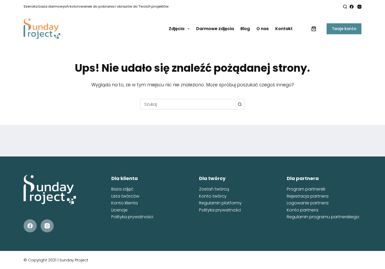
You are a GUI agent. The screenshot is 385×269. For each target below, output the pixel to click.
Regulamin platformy (220, 203)
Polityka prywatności (132, 217)
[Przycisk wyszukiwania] (240, 104)
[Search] (345, 7)
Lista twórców (125, 196)
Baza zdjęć (122, 189)
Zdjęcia (176, 29)
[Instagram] (359, 7)
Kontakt (284, 29)
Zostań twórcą (214, 189)
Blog (245, 29)
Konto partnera (302, 210)
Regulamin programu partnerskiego (323, 217)
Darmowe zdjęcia (215, 29)
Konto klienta (124, 203)
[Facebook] (352, 7)
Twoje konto (344, 28)
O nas (262, 29)
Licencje (119, 210)
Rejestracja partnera (307, 196)
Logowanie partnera (307, 203)
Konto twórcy (213, 196)
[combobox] (187, 104)
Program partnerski (306, 189)
